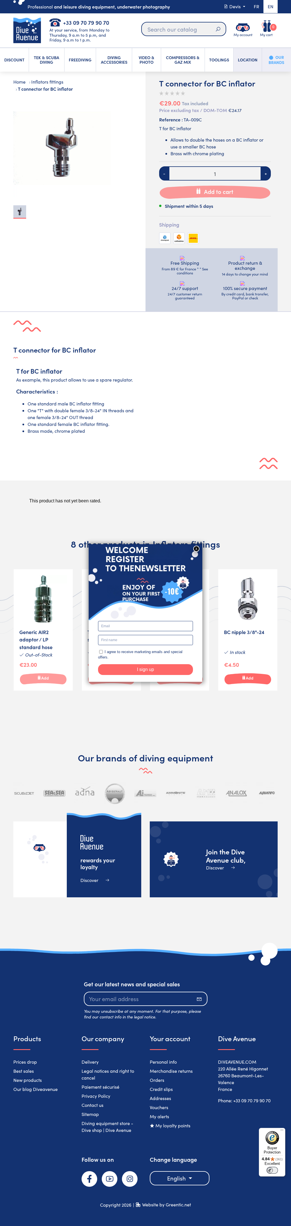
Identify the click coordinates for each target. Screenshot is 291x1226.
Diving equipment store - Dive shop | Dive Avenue (107, 1126)
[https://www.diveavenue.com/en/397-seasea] (54, 793)
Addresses (160, 1098)
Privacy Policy (96, 1096)
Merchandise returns (171, 1071)
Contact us (92, 1105)
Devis (235, 6)
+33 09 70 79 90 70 (86, 22)
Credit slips (161, 1089)
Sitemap (90, 1114)
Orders (157, 1080)
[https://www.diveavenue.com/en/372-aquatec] (267, 793)
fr (256, 6)
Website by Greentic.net (166, 1205)
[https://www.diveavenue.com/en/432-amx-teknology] (206, 793)
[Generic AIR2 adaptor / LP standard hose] (43, 630)
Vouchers (159, 1107)
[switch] (272, 1170)
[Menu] (281, 1131)
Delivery (90, 1062)
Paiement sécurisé (100, 1087)
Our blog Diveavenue (35, 1089)
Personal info (163, 1062)
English (177, 1178)
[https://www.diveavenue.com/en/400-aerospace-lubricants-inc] (145, 793)
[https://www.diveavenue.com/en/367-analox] (236, 793)
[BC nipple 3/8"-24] (247, 630)
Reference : (171, 119)
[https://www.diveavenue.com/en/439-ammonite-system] (176, 793)
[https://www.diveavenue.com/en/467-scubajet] (24, 793)
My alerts (159, 1116)
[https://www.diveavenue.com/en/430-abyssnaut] (115, 793)
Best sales (23, 1071)
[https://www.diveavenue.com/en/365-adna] (85, 793)
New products (27, 1080)
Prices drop (25, 1062)
